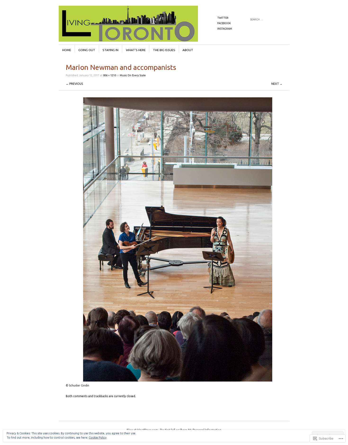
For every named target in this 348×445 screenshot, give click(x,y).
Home (66, 50)
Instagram (224, 28)
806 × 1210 (109, 75)
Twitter (222, 17)
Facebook (224, 23)
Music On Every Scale (133, 75)
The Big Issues (164, 50)
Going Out (86, 50)
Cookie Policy (98, 437)
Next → (276, 83)
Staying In (110, 50)
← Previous (74, 83)
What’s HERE (136, 50)
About (188, 50)
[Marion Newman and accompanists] (177, 380)
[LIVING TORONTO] (138, 23)
